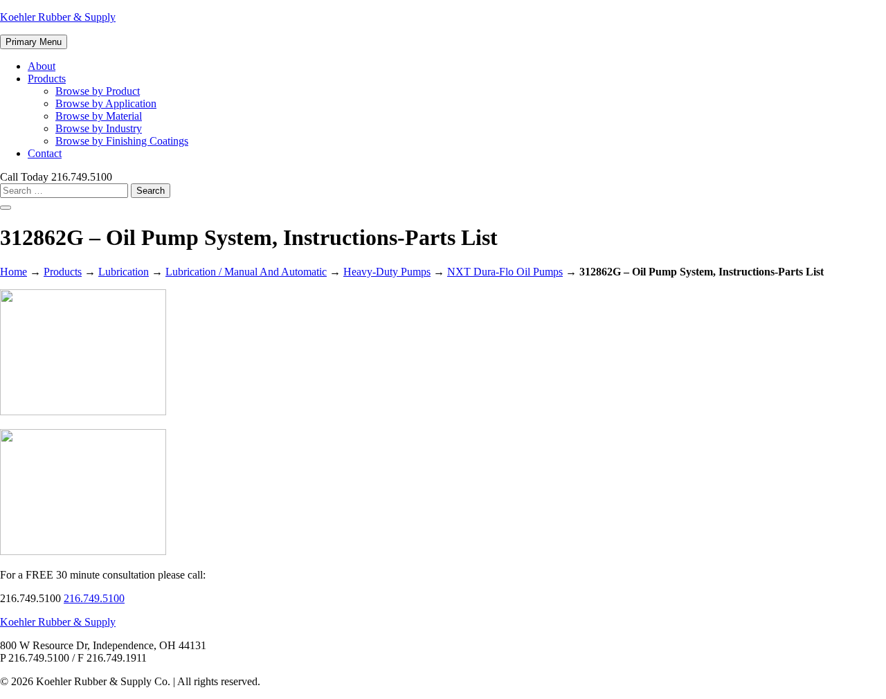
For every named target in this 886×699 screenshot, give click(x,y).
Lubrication (123, 272)
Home (13, 272)
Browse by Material (98, 116)
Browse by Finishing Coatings (121, 141)
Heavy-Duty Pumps (387, 272)
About (41, 66)
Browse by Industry (98, 128)
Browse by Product (97, 91)
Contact (45, 153)
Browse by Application (105, 103)
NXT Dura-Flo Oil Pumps (505, 272)
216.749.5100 (94, 598)
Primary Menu (34, 42)
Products (47, 78)
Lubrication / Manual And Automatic (246, 272)
